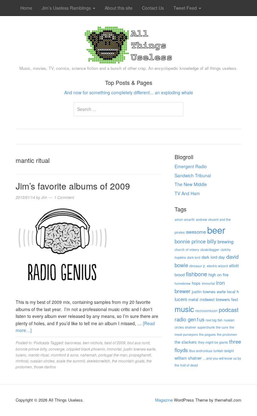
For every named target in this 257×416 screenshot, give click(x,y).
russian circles (42, 360)
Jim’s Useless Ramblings (67, 8)
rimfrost (22, 360)
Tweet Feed (185, 8)
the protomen (227, 334)
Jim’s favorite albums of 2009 (73, 185)
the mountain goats (128, 360)
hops (196, 283)
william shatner (188, 358)
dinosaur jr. (197, 265)
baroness (73, 342)
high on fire (218, 275)
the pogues (207, 334)
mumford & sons (64, 354)
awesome (196, 231)
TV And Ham (187, 193)
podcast (229, 309)
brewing (225, 241)
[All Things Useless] (128, 43)
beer (216, 229)
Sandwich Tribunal (193, 175)
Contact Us (153, 8)
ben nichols (92, 342)
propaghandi (140, 354)
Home (26, 8)
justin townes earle (139, 348)
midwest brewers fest (219, 299)
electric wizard (217, 265)
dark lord (193, 257)
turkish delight (223, 350)
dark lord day (213, 257)
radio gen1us (189, 319)
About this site (119, 8)
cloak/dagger (209, 249)
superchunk (206, 327)
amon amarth (185, 219)
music (184, 308)
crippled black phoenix (85, 348)
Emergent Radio (191, 166)
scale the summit (70, 360)
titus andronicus (200, 350)
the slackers (186, 342)
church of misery (187, 249)
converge (57, 348)
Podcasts (41, 342)
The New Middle (191, 184)
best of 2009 (114, 342)
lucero (21, 354)
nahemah (88, 354)
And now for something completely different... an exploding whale (128, 92)
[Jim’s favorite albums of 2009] (63, 251)
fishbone (196, 274)
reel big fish (214, 320)
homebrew (183, 283)
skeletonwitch (98, 360)
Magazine (164, 400)
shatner (190, 327)
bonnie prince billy (31, 348)
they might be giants (213, 342)
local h (233, 291)
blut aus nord (138, 342)
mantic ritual (38, 354)
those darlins (45, 366)
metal (193, 299)
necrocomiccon (206, 310)
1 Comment (64, 197)
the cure (222, 327)
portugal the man (112, 354)
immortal (114, 348)
